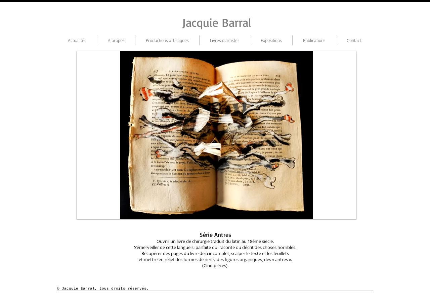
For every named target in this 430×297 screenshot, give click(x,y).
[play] (346, 209)
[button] (208, 135)
